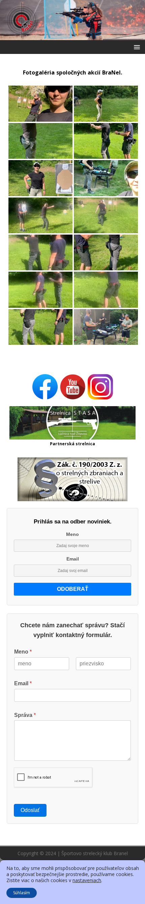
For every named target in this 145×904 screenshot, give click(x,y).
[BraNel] (72, 36)
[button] (135, 47)
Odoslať (30, 810)
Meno (72, 534)
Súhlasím (21, 893)
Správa (25, 715)
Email (72, 559)
